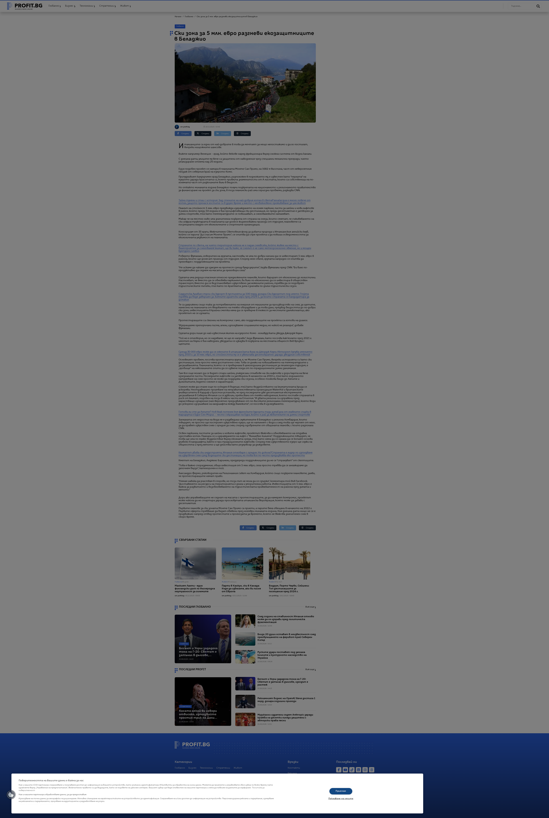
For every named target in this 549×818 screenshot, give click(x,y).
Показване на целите (340, 799)
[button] (11, 794)
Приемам (341, 791)
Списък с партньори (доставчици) (36, 805)
